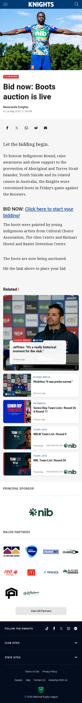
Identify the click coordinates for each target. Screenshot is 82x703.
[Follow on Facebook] (54, 628)
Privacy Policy (49, 671)
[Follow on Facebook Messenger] (75, 628)
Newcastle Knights (15, 107)
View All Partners (41, 611)
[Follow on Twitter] (61, 628)
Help (28, 680)
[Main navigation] (5, 4)
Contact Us (39, 680)
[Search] (76, 4)
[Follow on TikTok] (47, 628)
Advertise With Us (58, 680)
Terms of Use (32, 671)
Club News (11, 77)
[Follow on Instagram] (68, 628)
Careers (18, 680)
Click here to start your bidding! (38, 212)
